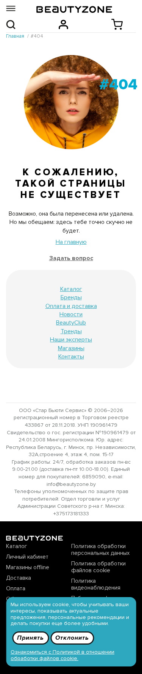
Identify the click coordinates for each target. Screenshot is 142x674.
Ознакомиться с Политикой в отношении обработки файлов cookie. (62, 655)
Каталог (71, 289)
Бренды (71, 297)
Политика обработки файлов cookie (98, 567)
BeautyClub (71, 322)
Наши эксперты (71, 339)
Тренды (71, 331)
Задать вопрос (71, 258)
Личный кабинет (27, 556)
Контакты (71, 356)
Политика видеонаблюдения (95, 584)
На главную (71, 242)
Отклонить (72, 638)
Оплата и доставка (71, 306)
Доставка (18, 577)
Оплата (15, 588)
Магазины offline (27, 567)
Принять (30, 638)
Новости (71, 314)
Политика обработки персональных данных (100, 549)
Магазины (71, 348)
